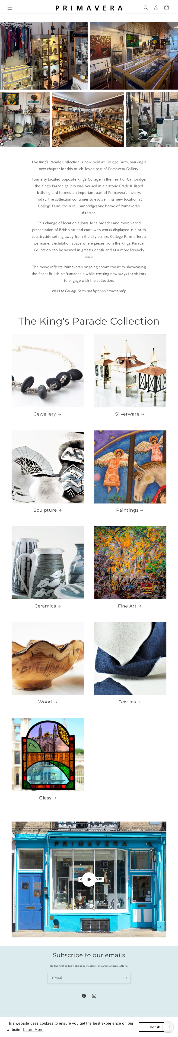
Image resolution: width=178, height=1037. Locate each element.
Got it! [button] (155, 1027)
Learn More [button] (33, 1030)
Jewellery (45, 414)
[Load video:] (89, 879)
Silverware (127, 414)
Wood (45, 702)
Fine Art (127, 606)
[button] (10, 8)
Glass (45, 798)
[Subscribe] (125, 978)
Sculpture (45, 510)
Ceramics (45, 606)
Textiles (127, 702)
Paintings (127, 510)
